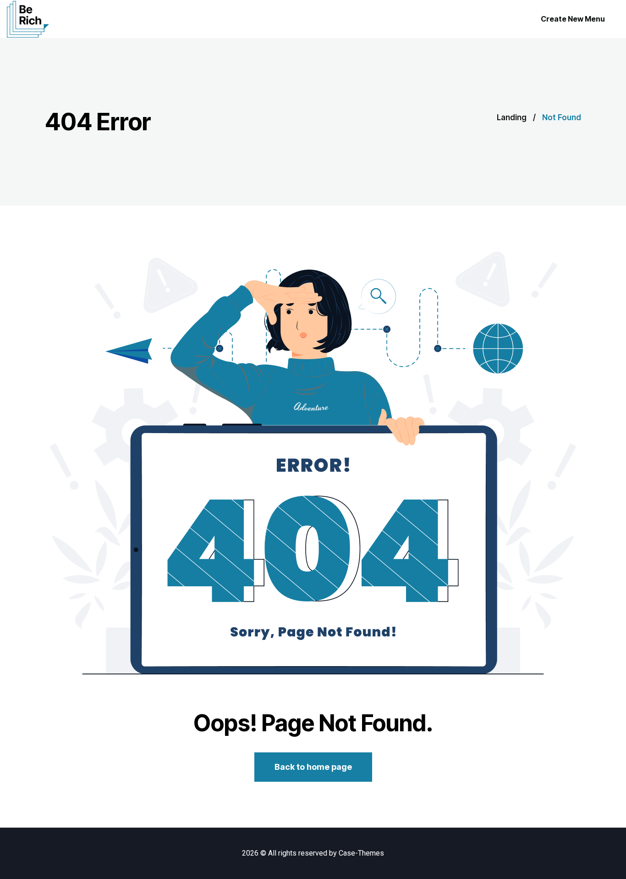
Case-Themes (361, 853)
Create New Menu (573, 18)
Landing (512, 117)
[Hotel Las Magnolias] (28, 19)
